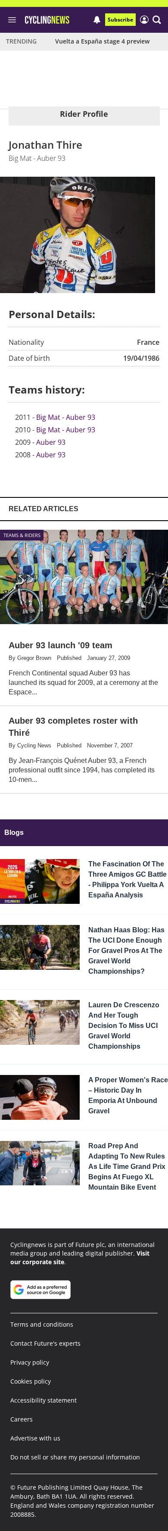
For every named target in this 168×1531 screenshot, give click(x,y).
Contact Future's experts (45, 1343)
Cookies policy (30, 1381)
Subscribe (120, 19)
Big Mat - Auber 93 (65, 417)
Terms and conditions (41, 1324)
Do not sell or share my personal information (75, 1457)
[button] (156, 20)
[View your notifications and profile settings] (97, 19)
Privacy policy (29, 1362)
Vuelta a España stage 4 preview (102, 41)
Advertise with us (35, 1438)
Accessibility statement (43, 1400)
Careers (21, 1419)
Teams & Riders (21, 535)
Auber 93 (50, 442)
